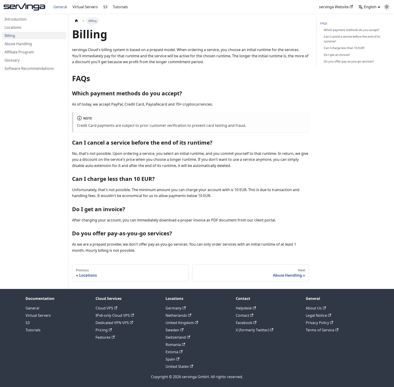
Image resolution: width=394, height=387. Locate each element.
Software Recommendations (29, 68)
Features (103, 337)
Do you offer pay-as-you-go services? (349, 61)
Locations (13, 27)
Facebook (244, 322)
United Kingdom (180, 322)
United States (177, 366)
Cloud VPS (104, 308)
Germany (173, 308)
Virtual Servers (85, 6)
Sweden (172, 329)
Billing (10, 35)
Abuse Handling (18, 43)
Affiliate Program (19, 52)
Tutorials (120, 6)
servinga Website (334, 6)
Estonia (172, 351)
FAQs (323, 23)
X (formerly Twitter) (252, 329)
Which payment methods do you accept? (351, 30)
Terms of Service (320, 329)
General (60, 6)
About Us (314, 308)
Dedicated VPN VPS (112, 322)
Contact (242, 315)
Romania (173, 344)
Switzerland (176, 337)
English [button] (370, 6)
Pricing (102, 329)
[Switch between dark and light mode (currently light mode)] (386, 6)
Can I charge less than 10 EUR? (344, 48)
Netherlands (176, 315)
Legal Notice (316, 315)
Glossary (12, 60)
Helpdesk (244, 308)
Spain (170, 359)
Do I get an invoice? (337, 55)
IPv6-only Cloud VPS (113, 315)
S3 (105, 6)
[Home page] (76, 20)
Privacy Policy (317, 322)
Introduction (15, 19)
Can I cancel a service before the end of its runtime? (352, 38)
